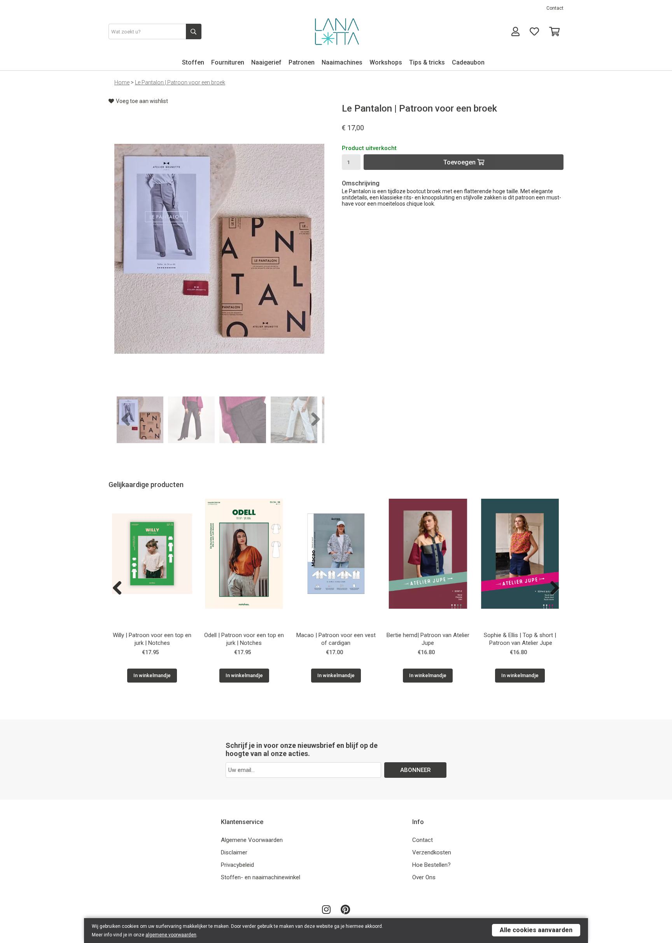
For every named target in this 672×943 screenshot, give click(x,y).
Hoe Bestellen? (431, 864)
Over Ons (424, 877)
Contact (555, 8)
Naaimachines (342, 62)
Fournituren (227, 62)
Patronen (302, 62)
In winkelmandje (152, 675)
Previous (126, 420)
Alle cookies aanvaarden (536, 930)
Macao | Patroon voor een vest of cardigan (336, 639)
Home (122, 82)
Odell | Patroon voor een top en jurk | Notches (244, 639)
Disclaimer (234, 852)
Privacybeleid (237, 864)
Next (312, 420)
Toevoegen (460, 162)
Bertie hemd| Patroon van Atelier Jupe (428, 639)
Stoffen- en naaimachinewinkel (260, 877)
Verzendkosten (431, 852)
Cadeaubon (468, 62)
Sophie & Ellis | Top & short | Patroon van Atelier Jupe (520, 639)
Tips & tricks (427, 62)
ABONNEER (415, 770)
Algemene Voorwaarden (252, 839)
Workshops (385, 62)
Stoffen (193, 62)
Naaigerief (266, 62)
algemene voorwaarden (170, 935)
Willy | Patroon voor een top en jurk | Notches (152, 639)
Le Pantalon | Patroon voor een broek (180, 82)
